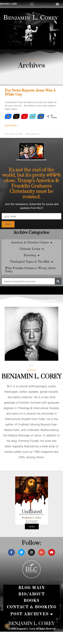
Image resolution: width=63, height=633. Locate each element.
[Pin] (24, 116)
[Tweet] (16, 116)
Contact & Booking (31, 607)
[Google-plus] (41, 552)
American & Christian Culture (30, 242)
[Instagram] (31, 552)
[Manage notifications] (7, 626)
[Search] (58, 281)
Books (31, 600)
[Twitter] (21, 552)
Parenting (30, 255)
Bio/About (31, 594)
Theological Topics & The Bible (30, 261)
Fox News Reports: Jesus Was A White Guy (30, 92)
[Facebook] (11, 552)
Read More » (11, 126)
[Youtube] (51, 552)
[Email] (33, 116)
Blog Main (31, 588)
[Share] (8, 116)
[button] (57, 4)
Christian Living (29, 249)
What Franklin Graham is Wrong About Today (30, 270)
